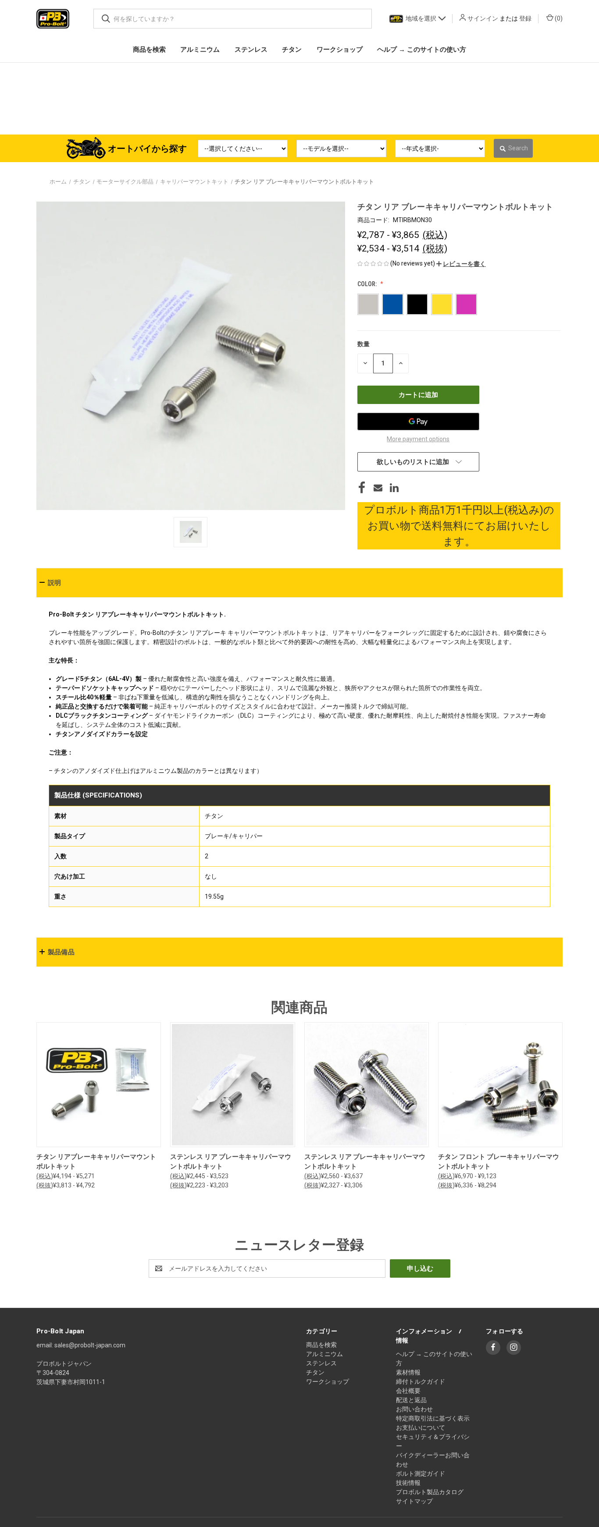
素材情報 (408, 1374)
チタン (315, 1374)
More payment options (418, 440)
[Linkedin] (394, 489)
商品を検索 (321, 1346)
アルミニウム (324, 1356)
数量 (363, 345)
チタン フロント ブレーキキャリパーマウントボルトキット (498, 1164)
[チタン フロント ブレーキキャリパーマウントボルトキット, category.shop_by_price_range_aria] (500, 1087)
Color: (367, 285)
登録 (525, 18)
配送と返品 (411, 1402)
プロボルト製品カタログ (430, 1494)
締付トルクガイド (420, 1383)
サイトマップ (414, 1503)
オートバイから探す (147, 150)
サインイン (482, 18)
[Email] (378, 489)
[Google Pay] (418, 423)
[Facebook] (361, 489)
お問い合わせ (414, 1411)
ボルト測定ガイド (420, 1475)
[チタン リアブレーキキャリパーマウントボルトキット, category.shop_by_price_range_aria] (98, 1087)
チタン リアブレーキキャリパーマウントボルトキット (96, 1164)
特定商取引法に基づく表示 (433, 1420)
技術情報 (408, 1484)
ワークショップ (327, 1383)
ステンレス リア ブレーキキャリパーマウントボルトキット (230, 1164)
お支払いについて (420, 1429)
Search (518, 150)
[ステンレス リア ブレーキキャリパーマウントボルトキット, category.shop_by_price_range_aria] (232, 1087)
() (558, 18)
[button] (461, 265)
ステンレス (321, 1365)
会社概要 (408, 1392)
